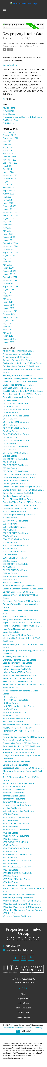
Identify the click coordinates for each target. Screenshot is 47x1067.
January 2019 (8, 308)
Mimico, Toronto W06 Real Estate (18, 681)
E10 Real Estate (10, 561)
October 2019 (9, 283)
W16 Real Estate (10, 857)
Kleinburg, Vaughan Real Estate (17, 656)
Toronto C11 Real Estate (13, 792)
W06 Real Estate (10, 832)
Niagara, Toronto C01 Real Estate (17, 727)
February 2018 (9, 339)
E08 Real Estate (10, 548)
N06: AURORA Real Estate (15, 712)
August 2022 (8, 193)
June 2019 (7, 295)
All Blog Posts (9, 107)
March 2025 (8, 153)
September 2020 (11, 252)
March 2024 (8, 172)
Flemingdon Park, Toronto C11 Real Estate (21, 601)
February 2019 (9, 305)
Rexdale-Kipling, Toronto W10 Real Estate (21, 746)
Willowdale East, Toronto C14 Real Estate (21, 904)
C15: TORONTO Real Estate (15, 471)
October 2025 (9, 135)
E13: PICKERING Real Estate (15, 576)
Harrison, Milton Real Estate (15, 616)
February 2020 (9, 271)
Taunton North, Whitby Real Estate (18, 783)
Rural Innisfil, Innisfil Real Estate (16, 761)
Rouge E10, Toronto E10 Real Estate (19, 749)
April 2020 (7, 265)
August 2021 (8, 218)
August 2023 (8, 181)
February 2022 (9, 206)
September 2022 (10, 190)
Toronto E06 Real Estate (14, 795)
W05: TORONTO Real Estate (16, 829)
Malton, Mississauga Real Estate (17, 669)
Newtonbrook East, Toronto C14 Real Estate (23, 724)
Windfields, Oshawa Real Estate (17, 916)
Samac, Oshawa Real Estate (15, 765)
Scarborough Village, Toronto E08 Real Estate (23, 768)
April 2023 (7, 184)
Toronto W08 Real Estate (14, 802)
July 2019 (7, 292)
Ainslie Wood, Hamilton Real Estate (18, 350)
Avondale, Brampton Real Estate (17, 360)
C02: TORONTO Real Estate (16, 409)
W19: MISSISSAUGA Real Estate (17, 866)
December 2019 (10, 277)
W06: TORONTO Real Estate (16, 836)
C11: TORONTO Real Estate (15, 452)
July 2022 (7, 197)
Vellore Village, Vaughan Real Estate (18, 811)
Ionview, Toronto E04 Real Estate (18, 635)
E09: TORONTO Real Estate (15, 557)
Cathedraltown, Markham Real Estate (19, 477)
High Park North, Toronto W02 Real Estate (21, 622)
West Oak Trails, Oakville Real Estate (19, 894)
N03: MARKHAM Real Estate (15, 700)
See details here (10, 65)
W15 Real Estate (10, 851)
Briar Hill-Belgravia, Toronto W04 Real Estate (23, 391)
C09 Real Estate (10, 437)
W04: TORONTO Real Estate (16, 823)
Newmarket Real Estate (13, 721)
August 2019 (8, 289)
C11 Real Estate (10, 449)
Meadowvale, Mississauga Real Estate (20, 675)
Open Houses (9, 114)
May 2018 (7, 329)
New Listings (8, 110)
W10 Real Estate (10, 845)
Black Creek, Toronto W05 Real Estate (20, 381)
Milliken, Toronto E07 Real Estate (17, 678)
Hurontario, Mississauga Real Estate (19, 629)
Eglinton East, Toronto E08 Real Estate (20, 592)
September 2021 (10, 215)
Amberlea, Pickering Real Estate (17, 354)
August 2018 (8, 320)
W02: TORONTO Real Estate (16, 817)
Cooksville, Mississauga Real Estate (18, 493)
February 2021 (9, 237)
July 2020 (7, 258)
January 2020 (9, 274)
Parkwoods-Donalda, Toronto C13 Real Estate (23, 737)
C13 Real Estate (10, 455)
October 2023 (9, 178)
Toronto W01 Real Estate (14, 798)
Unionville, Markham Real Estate (17, 805)
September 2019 (10, 286)
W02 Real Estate (10, 814)
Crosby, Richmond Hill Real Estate (18, 499)
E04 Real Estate (10, 536)
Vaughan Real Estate (12, 808)
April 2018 (7, 332)
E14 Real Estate (10, 579)
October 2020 (9, 249)
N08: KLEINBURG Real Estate (16, 718)
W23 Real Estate (10, 876)
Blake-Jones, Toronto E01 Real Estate (20, 385)
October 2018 (9, 314)
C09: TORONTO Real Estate (16, 440)
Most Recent (8, 132)
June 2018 (7, 326)
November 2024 (10, 159)
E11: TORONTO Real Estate (15, 570)
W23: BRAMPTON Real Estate (16, 879)
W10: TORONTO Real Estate (16, 848)
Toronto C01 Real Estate (14, 786)
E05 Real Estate (10, 542)
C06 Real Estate (10, 418)
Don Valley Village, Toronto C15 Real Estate (22, 502)
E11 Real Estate (9, 567)
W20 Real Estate (10, 870)
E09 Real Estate (10, 554)
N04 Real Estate (10, 703)
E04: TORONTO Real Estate (16, 539)
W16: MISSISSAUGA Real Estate (17, 860)
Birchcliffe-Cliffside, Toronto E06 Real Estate (23, 378)
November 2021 (10, 212)
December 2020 (10, 243)
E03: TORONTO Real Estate (15, 533)
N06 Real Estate (10, 709)
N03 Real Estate (10, 697)
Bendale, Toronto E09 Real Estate (18, 375)
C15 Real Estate (10, 468)
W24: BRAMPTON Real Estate (16, 885)
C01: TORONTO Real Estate (15, 403)
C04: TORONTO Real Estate (16, 415)
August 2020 (9, 255)
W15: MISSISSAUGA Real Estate (17, 854)
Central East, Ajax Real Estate (16, 480)
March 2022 (8, 203)
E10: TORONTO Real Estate (15, 564)
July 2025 (7, 141)
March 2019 (8, 302)
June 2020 (7, 261)
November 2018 (10, 311)
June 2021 (7, 224)
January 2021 (8, 240)
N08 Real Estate (10, 715)
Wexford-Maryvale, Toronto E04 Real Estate (23, 900)
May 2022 (7, 200)
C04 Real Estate (10, 412)
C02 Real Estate (10, 406)
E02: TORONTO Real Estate (16, 527)
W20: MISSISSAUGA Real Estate (17, 873)
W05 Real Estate (10, 826)
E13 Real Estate (10, 573)
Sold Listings (8, 123)
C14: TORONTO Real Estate (15, 465)
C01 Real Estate (10, 400)
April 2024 (7, 169)
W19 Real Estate (10, 863)
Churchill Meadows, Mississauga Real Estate (22, 486)
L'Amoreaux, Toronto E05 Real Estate (19, 660)
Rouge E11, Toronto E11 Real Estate (18, 752)
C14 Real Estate (10, 462)
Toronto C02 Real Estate (14, 789)
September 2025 (10, 138)
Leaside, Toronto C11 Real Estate (17, 663)
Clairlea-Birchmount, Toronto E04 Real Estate (23, 490)
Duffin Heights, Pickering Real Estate (19, 514)
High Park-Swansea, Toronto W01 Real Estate (23, 625)
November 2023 (10, 175)
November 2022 (10, 187)
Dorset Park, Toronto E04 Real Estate (19, 505)
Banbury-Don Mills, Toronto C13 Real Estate (22, 363)
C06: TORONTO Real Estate (16, 422)
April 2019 (7, 298)
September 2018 (10, 317)
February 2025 (9, 156)
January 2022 (9, 209)
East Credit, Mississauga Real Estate (19, 585)
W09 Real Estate (10, 839)
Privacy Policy (9, 1027)
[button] (16, 958)
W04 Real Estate (10, 820)
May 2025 (7, 147)
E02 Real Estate (10, 523)
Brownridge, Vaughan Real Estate (18, 397)
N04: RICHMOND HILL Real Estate (18, 706)
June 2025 (7, 144)
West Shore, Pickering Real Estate (18, 897)
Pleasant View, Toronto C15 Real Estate (20, 743)
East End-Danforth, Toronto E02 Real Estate (23, 588)
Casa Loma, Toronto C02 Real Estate (24, 46)
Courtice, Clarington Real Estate (17, 496)
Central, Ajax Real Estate (14, 483)
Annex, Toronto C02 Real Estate (17, 357)
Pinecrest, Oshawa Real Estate (17, 740)
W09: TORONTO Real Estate (16, 842)
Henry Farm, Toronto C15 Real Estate (19, 619)
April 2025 (7, 150)
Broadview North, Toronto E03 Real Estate (22, 394)
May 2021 (7, 227)
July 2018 (7, 323)
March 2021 (8, 234)
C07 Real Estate (10, 425)
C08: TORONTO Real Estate (16, 434)
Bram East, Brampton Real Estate (18, 388)
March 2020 (8, 268)
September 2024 (11, 163)
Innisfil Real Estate (11, 632)
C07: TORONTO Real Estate (16, 428)
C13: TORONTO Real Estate (15, 459)
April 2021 (7, 230)
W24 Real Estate (10, 882)
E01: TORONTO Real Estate (15, 520)
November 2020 (10, 246)
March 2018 (8, 336)
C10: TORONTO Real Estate (15, 446)
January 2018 (8, 342)
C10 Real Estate (10, 443)
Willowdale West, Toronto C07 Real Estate (22, 907)
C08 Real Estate (10, 431)
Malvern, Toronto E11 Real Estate (17, 672)
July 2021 (7, 221)
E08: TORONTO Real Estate (16, 551)
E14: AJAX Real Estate (12, 582)
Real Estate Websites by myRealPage (29, 1027)
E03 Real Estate (10, 530)
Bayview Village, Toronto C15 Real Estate (21, 366)
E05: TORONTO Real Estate (16, 545)
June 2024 (7, 166)
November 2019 (10, 280)
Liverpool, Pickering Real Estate (17, 666)
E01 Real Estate (10, 517)
